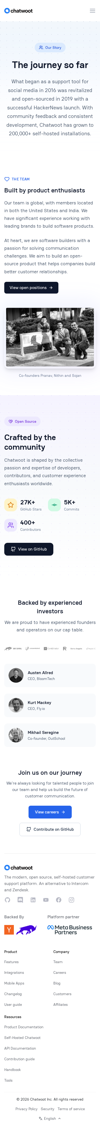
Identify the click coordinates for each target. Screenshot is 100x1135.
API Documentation (20, 1048)
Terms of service (71, 1108)
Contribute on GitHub (54, 829)
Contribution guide (19, 1059)
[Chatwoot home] (18, 10)
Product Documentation (23, 1027)
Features (11, 961)
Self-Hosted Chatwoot (22, 1037)
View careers (47, 812)
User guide (13, 1004)
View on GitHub (32, 549)
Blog (57, 983)
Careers (59, 972)
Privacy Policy (26, 1108)
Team (58, 961)
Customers (62, 993)
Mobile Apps (14, 983)
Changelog (13, 993)
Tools (8, 1080)
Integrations (14, 972)
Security (47, 1108)
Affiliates (60, 1004)
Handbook (12, 1069)
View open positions (28, 287)
